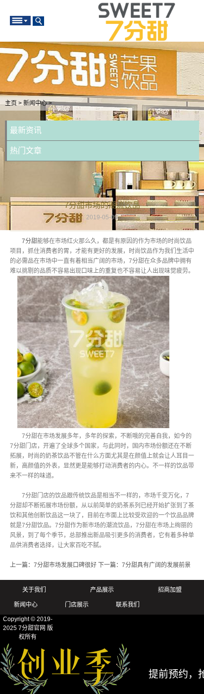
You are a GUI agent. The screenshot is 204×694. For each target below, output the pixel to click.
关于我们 (34, 589)
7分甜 (29, 241)
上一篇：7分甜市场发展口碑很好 (53, 565)
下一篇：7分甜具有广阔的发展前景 (144, 565)
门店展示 (77, 604)
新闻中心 (35, 103)
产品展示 (102, 589)
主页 (11, 103)
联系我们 (128, 604)
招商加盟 (170, 589)
